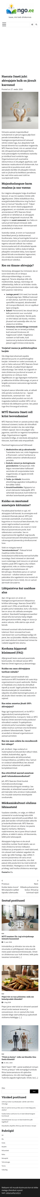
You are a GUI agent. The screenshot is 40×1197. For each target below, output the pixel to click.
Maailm (4, 1147)
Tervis (4, 1166)
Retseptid (5, 1158)
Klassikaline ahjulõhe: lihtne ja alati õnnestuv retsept (19, 1126)
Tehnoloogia (6, 1162)
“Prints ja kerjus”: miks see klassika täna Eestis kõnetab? (19, 1058)
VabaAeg (4, 1170)
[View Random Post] (32, 24)
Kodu (3, 1143)
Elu (11, 872)
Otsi (3, 1088)
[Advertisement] (20, 48)
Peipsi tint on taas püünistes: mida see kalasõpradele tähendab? (18, 997)
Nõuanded (5, 1150)
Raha (3, 1154)
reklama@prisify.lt (13, 1193)
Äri (2, 1135)
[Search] (36, 24)
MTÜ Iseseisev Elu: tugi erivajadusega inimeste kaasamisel (18, 937)
